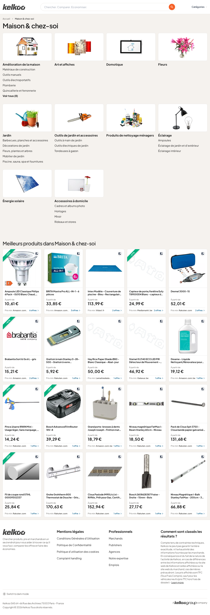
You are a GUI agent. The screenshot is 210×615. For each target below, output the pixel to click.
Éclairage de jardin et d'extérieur (178, 145)
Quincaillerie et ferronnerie (19, 90)
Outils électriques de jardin (71, 145)
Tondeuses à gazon (66, 151)
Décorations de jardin (16, 145)
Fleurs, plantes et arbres (17, 151)
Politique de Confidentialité (74, 545)
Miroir (57, 216)
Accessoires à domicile (71, 201)
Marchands (116, 538)
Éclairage (165, 135)
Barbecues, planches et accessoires (25, 140)
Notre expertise (118, 558)
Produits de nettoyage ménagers (130, 135)
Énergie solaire (13, 201)
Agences (114, 551)
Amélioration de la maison (21, 64)
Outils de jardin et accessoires (76, 135)
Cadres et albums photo (69, 206)
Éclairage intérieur (169, 151)
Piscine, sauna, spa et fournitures (23, 161)
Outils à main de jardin (68, 140)
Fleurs (162, 64)
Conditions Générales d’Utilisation (78, 538)
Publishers (115, 545)
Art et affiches (64, 64)
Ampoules (164, 140)
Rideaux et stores (65, 222)
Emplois (114, 565)
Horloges (60, 211)
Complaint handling (69, 558)
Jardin (7, 135)
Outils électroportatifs (16, 80)
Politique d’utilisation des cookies (78, 551)
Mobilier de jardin (13, 156)
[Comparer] (36, 253)
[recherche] (172, 7)
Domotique (114, 64)
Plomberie (9, 85)
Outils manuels (12, 74)
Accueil (6, 18)
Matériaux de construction (19, 69)
